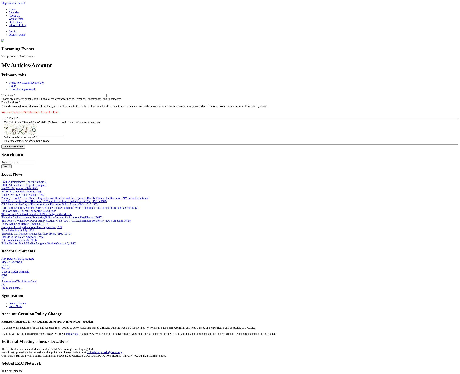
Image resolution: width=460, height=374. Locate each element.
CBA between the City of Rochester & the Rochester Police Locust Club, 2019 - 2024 (50, 204)
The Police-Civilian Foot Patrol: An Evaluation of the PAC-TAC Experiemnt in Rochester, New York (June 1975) (66, 220)
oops (4, 274)
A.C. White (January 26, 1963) (19, 240)
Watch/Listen (16, 18)
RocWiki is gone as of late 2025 (19, 188)
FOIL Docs (15, 22)
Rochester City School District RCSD (22, 194)
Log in (12, 31)
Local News (15, 306)
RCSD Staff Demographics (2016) (21, 191)
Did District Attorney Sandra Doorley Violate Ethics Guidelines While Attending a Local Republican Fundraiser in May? (70, 207)
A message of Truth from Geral (19, 281)
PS (3, 278)
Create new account (26, 82)
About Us (14, 15)
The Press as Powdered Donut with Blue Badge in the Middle (36, 214)
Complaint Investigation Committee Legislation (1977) (32, 227)
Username (8, 95)
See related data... (11, 287)
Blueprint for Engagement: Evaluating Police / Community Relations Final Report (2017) (51, 217)
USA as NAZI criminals (15, 271)
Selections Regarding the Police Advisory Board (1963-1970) (36, 233)
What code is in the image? (20, 137)
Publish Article (17, 34)
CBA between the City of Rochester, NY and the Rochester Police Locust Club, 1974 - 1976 (54, 201)
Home (12, 9)
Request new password (22, 89)
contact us (72, 333)
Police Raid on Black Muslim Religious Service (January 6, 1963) (38, 243)
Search (5, 162)
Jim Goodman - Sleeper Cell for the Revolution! (28, 210)
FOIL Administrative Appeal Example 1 (24, 185)
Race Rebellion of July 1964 (17, 230)
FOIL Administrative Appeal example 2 (23, 181)
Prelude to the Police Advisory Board (22, 236)
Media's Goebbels (11, 261)
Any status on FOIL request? (17, 258)
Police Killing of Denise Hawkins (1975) (24, 223)
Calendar (14, 12)
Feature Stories (17, 302)
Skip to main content (13, 3)
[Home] (2, 41)
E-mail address (10, 102)
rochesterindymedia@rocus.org (104, 352)
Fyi (3, 284)
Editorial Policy (17, 25)
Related (5, 265)
